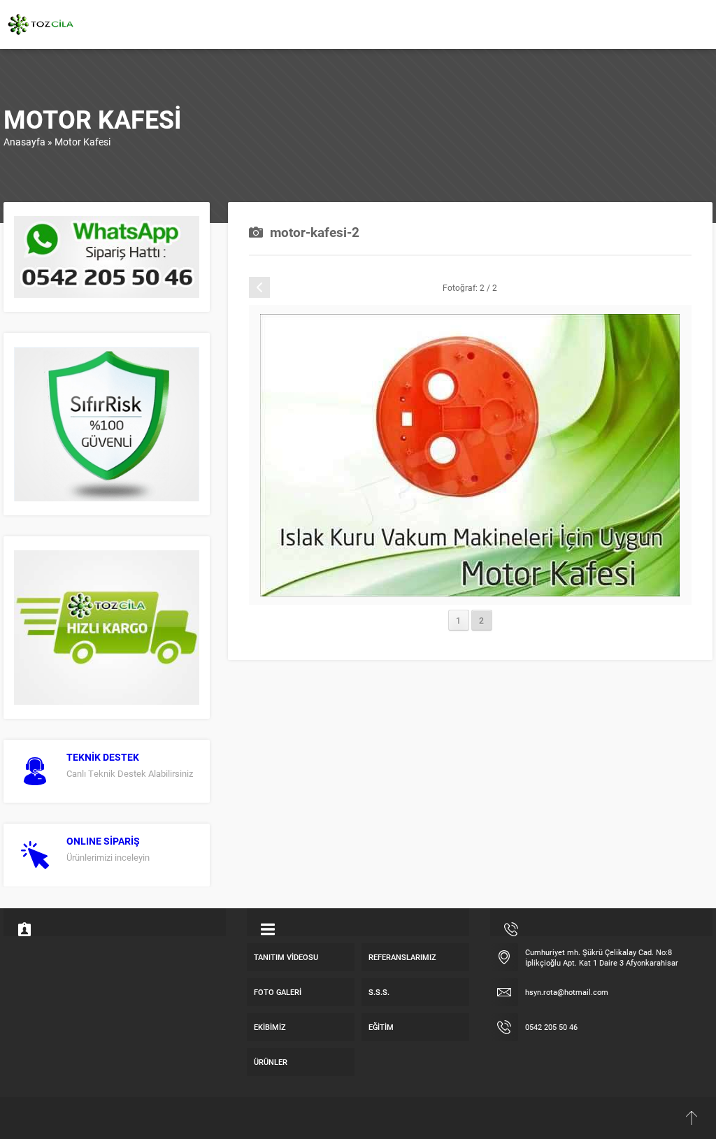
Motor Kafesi (82, 141)
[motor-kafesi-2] (470, 589)
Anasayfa (24, 141)
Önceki (298, 287)
